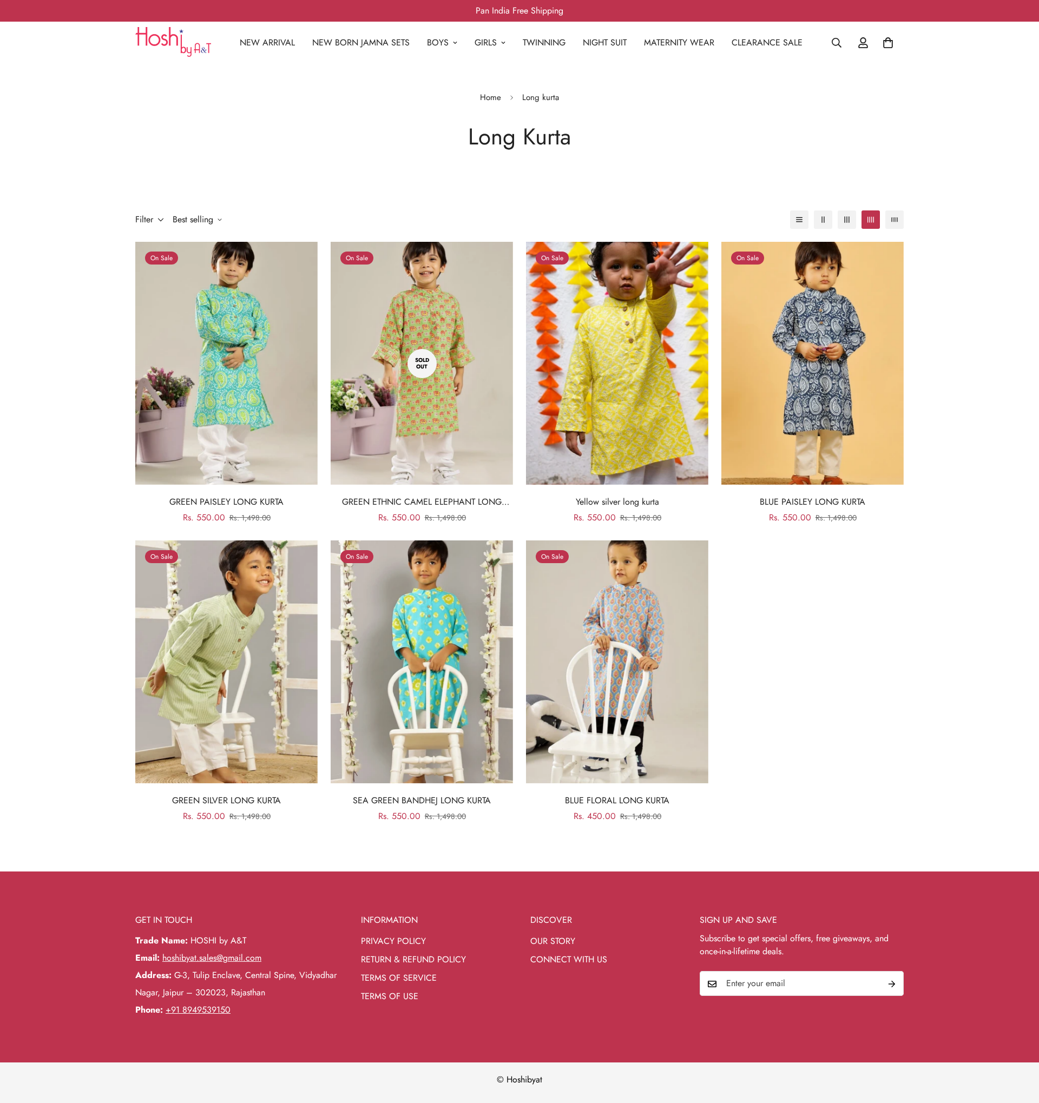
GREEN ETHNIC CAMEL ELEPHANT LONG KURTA (422, 502)
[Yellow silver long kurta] (617, 363)
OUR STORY (552, 941)
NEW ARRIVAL (267, 42)
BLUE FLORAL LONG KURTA (617, 800)
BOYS (438, 42)
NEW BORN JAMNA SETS (361, 42)
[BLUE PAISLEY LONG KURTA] (812, 363)
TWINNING (544, 42)
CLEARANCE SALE (767, 42)
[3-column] (847, 219)
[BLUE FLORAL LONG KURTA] (617, 661)
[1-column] (799, 219)
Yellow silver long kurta (617, 502)
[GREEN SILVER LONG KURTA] (226, 661)
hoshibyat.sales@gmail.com (211, 958)
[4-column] (871, 219)
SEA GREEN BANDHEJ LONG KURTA (422, 800)
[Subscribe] (892, 984)
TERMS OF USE (389, 996)
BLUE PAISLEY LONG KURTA (812, 502)
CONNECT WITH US (568, 960)
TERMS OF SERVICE (399, 978)
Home (490, 97)
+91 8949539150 (198, 1010)
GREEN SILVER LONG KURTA (226, 800)
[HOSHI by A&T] (173, 43)
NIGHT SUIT (605, 42)
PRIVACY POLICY (393, 941)
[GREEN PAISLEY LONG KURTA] (226, 363)
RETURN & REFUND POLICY (413, 960)
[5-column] (894, 219)
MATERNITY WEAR (679, 42)
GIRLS (486, 42)
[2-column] (823, 219)
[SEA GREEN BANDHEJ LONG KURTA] (422, 661)
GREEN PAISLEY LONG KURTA (226, 502)
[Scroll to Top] (1017, 1044)
